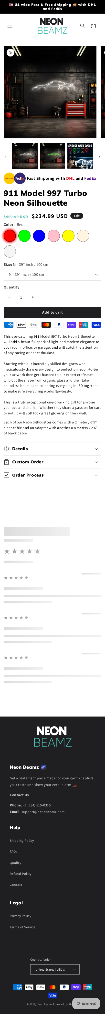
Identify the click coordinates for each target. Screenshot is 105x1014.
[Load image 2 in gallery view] (52, 156)
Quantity (11, 287)
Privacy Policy (20, 916)
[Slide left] (5, 157)
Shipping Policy (22, 840)
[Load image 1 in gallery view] (24, 156)
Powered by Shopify (65, 1004)
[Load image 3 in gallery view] (80, 156)
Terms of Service (22, 927)
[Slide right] (99, 157)
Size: (26, 264)
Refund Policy (21, 873)
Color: (13, 224)
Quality (15, 863)
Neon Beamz (44, 1004)
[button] (9, 25)
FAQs (13, 851)
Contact (16, 884)
